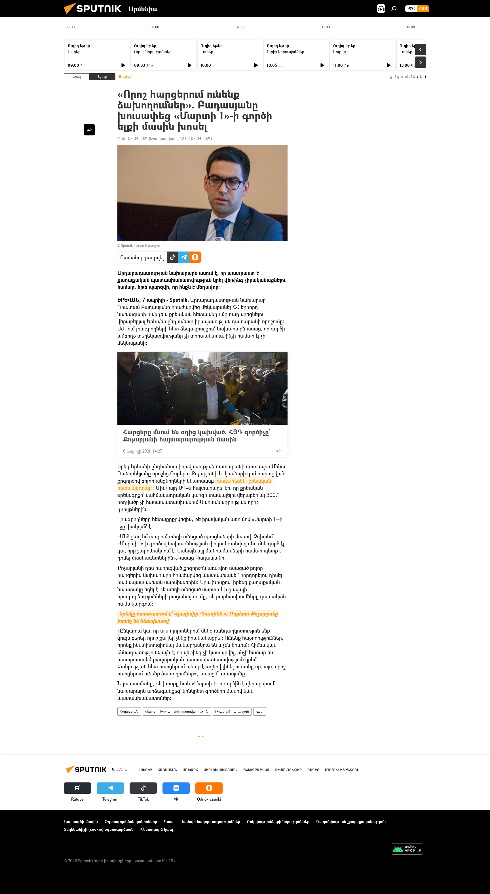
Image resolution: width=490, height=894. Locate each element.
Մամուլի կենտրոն (342, 769)
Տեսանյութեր (288, 769)
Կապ (169, 821)
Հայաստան (129, 711)
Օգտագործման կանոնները (131, 821)
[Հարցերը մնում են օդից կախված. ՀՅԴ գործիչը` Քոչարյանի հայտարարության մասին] (202, 388)
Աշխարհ (190, 769)
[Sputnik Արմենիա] (95, 15)
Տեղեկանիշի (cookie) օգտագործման (99, 829)
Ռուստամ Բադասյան (232, 711)
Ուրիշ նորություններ (153, 51)
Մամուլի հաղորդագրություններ (210, 821)
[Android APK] (407, 849)
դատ (259, 711)
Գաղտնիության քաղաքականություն (351, 821)
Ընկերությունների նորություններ (278, 821)
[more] (278, 450)
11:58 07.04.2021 (132, 138)
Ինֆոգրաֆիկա (255, 769)
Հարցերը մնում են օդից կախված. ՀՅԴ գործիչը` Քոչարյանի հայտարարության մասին (196, 435)
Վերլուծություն (220, 769)
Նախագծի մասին (81, 821)
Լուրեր (74, 51)
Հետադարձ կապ (156, 829)
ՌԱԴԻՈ (313, 769)
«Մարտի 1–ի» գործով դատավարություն (176, 711)
